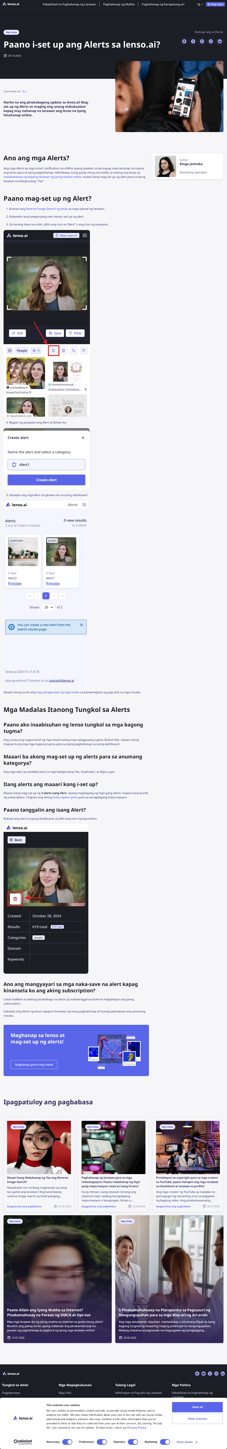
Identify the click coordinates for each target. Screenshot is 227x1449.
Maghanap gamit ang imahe (34, 1065)
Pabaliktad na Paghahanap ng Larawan (69, 4)
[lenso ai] (11, 4)
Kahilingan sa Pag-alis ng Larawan (138, 1393)
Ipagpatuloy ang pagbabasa (22, 1119)
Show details (185, 1441)
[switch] (102, 1442)
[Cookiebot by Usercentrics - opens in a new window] (22, 1442)
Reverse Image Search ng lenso (47, 209)
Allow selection (197, 1418)
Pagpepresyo (11, 1393)
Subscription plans (65, 797)
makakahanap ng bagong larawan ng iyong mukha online (42, 177)
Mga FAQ (65, 1393)
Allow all (197, 1407)
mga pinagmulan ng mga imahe (58, 692)
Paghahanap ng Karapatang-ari (163, 4)
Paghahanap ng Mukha (119, 4)
